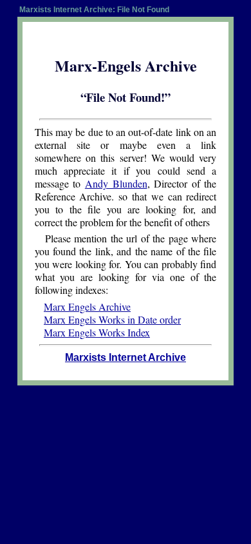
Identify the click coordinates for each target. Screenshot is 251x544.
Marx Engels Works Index (97, 332)
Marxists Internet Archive (125, 357)
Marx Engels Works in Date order (112, 319)
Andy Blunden (116, 183)
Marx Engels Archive (87, 306)
